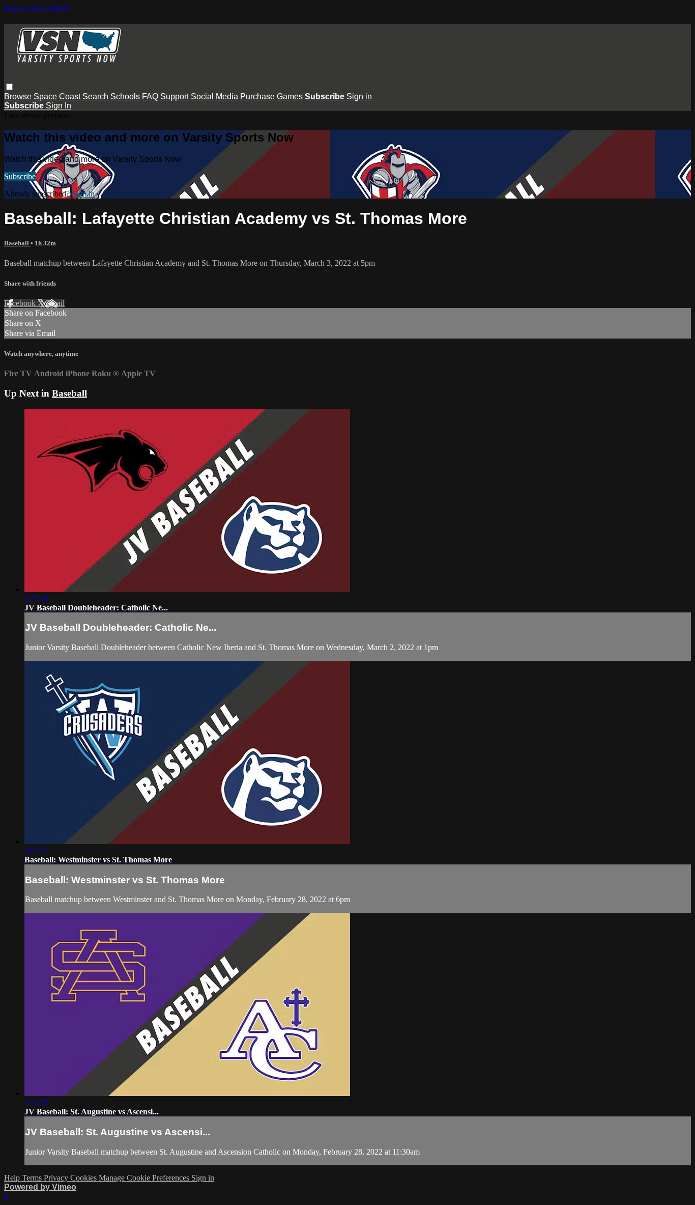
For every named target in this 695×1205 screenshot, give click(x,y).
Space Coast (58, 96)
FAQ (150, 96)
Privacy (57, 1177)
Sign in (359, 96)
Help (13, 1177)
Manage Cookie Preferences (145, 1177)
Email (55, 303)
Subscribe (20, 176)
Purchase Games (271, 96)
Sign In (58, 105)
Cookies (84, 1177)
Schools (125, 96)
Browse (19, 96)
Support (174, 96)
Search (96, 96)
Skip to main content (37, 8)
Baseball (17, 243)
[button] (9, 86)
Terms (33, 1177)
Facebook (21, 303)
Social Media (214, 96)
